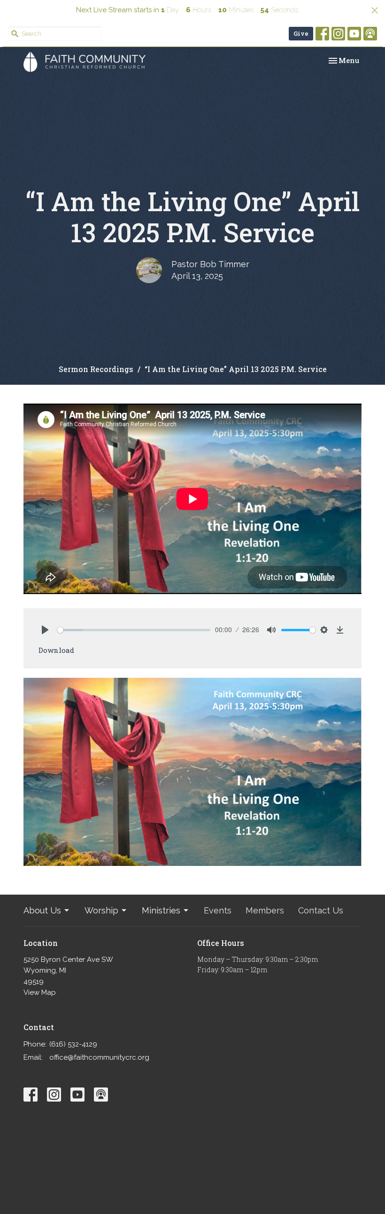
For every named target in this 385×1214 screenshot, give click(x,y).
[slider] (133, 630)
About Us (42, 910)
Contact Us (320, 910)
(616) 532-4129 (73, 1044)
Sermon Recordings (96, 369)
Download (56, 650)
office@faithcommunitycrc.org (99, 1057)
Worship (101, 910)
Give (300, 33)
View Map (39, 992)
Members (265, 910)
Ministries (161, 910)
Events (217, 910)
